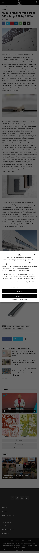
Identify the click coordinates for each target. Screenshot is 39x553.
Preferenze (19, 296)
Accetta (19, 291)
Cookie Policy (15, 299)
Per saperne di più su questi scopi (29, 288)
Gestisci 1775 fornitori (14, 288)
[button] (35, 254)
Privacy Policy (23, 299)
